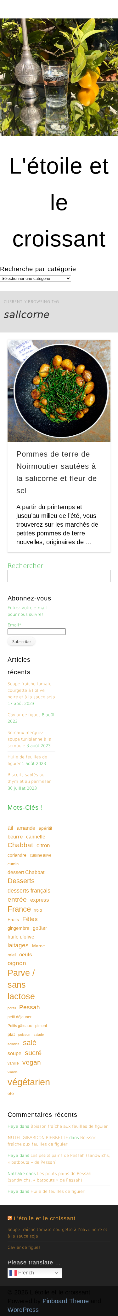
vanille (13, 1063)
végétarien (29, 1082)
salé (30, 1043)
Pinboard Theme (65, 1301)
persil (12, 1008)
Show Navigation (95, 56)
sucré (33, 1053)
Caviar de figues (24, 714)
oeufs (25, 955)
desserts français (29, 890)
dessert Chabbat (26, 872)
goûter (40, 928)
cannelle (35, 836)
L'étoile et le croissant (59, 202)
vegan (31, 1062)
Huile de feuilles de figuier (57, 1191)
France (19, 909)
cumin (13, 864)
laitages (18, 945)
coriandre (17, 855)
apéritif (45, 828)
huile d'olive (21, 936)
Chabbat (20, 845)
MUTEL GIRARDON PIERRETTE (38, 1137)
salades (14, 1044)
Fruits (13, 919)
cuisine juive (40, 855)
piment (41, 1026)
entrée (17, 899)
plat (11, 1034)
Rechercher (25, 565)
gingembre (18, 928)
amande (26, 828)
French (25, 1272)
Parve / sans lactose (21, 984)
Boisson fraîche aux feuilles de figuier (69, 1126)
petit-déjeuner (19, 1017)
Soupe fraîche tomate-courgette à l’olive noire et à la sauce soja (31, 690)
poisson (24, 1034)
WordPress (23, 1309)
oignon (17, 963)
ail (10, 827)
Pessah (29, 1007)
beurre (15, 837)
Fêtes (30, 919)
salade (39, 1034)
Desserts (21, 881)
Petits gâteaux (20, 1026)
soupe (14, 1053)
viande (13, 1072)
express (39, 900)
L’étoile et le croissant (45, 1218)
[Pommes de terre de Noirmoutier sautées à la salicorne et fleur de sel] (59, 391)
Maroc (38, 945)
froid (38, 910)
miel (12, 954)
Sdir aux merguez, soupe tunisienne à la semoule (29, 739)
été (11, 1093)
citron (43, 845)
